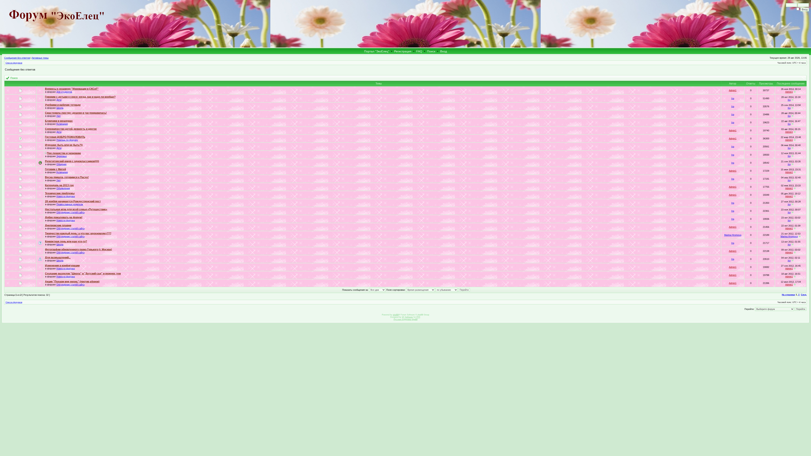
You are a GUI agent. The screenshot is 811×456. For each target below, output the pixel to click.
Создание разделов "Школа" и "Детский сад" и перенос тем (83, 273)
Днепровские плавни (58, 225)
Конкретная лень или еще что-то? (66, 241)
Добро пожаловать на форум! (63, 217)
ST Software (407, 317)
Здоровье (61, 156)
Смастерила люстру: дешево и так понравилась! (76, 112)
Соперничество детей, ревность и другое (71, 129)
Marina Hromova (732, 235)
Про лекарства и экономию (64, 153)
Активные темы (40, 58)
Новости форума (65, 196)
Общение (61, 164)
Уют (58, 116)
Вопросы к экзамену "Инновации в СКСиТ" (72, 88)
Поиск (431, 51)
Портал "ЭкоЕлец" (376, 51)
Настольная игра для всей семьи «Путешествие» (76, 209)
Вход (443, 51)
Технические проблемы (60, 193)
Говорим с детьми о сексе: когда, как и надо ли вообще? (80, 96)
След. (804, 294)
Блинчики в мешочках (59, 120)
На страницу (788, 294)
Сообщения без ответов (17, 58)
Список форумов (13, 63)
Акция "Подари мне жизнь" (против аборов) (72, 281)
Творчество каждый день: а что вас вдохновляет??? (78, 233)
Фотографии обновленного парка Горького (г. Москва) (78, 249)
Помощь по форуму (67, 140)
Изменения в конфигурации (62, 265)
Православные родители (69, 204)
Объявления (63, 188)
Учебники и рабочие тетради (62, 104)
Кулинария (62, 124)
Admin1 (732, 90)
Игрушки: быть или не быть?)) (64, 145)
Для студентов (64, 92)
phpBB (396, 315)
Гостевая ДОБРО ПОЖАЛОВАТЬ (65, 137)
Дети (58, 100)
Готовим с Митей (55, 169)
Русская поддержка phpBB (406, 319)
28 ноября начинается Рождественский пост (73, 201)
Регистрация (402, 51)
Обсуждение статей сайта (70, 212)
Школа (59, 108)
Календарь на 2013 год (59, 185)
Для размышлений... (58, 257)
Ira (732, 98)
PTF (418, 317)
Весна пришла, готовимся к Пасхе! (67, 177)
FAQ (419, 51)
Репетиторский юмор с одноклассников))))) (72, 161)
